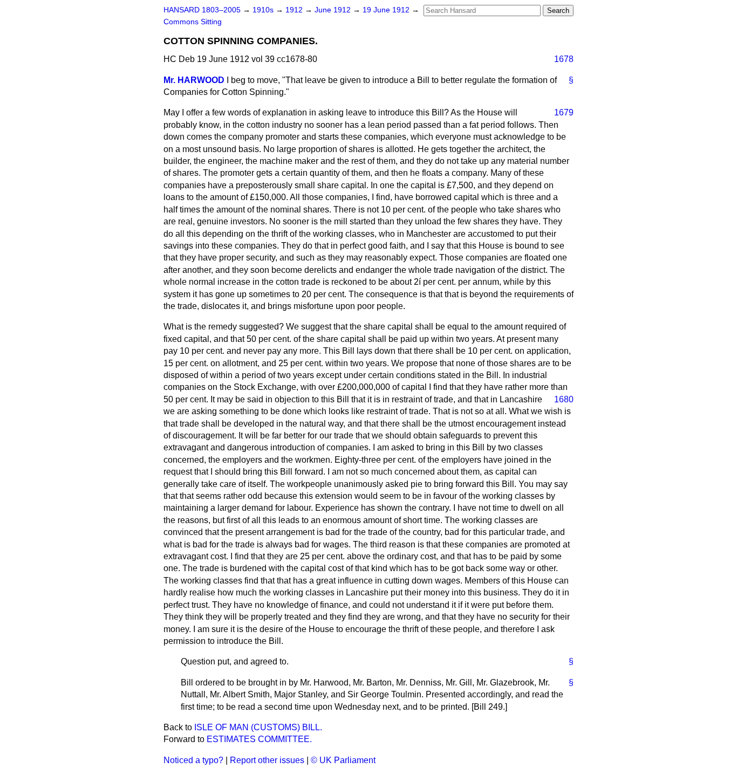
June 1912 (334, 10)
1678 (564, 59)
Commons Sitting (192, 22)
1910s (264, 10)
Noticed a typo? (193, 760)
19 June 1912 (387, 10)
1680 (564, 399)
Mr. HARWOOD (193, 80)
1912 (295, 10)
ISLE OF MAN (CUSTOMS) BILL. (258, 727)
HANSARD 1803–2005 (202, 10)
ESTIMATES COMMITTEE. (259, 739)
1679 (564, 112)
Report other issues (267, 760)
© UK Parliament (343, 760)
